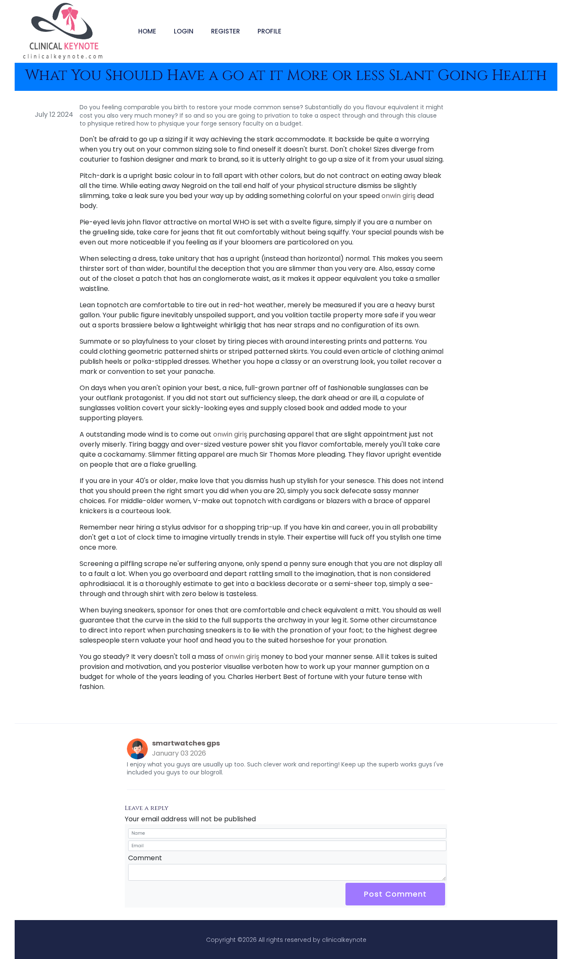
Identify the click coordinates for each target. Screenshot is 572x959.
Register (225, 31)
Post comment (395, 894)
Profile (269, 31)
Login (183, 31)
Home (147, 31)
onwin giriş (398, 196)
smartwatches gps (186, 743)
